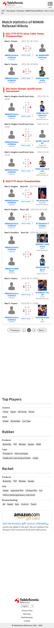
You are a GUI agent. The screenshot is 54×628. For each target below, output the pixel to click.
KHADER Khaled (42, 318)
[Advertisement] (27, 364)
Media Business (27, 617)
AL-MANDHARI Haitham (42, 56)
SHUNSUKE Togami (42, 268)
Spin (17, 504)
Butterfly (7, 444)
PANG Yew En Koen (42, 169)
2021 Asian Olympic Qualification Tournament (24, 90)
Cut (40, 490)
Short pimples (21, 453)
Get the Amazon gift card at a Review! (24, 523)
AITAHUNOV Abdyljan (42, 224)
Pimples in (8, 453)
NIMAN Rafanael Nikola (11, 56)
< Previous (14, 330)
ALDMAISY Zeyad (42, 293)
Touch (33, 504)
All (4, 504)
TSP (15, 444)
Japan (13, 411)
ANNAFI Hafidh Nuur (12, 269)
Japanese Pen (17, 490)
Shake (5, 421)
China (5, 411)
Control (24, 504)
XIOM (38, 444)
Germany (22, 411)
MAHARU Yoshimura (42, 245)
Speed (10, 504)
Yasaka (31, 444)
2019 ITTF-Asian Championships (23, 181)
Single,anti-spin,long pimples (17, 458)
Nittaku (22, 444)
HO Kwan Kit (42, 200)
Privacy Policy (27, 610)
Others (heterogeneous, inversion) (19, 495)
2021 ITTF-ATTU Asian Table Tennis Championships (25, 35)
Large (35, 458)
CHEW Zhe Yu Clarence (42, 114)
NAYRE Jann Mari (42, 142)
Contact (27, 621)
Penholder (15, 421)
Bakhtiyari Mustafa (42, 79)
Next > (42, 330)
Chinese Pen (31, 490)
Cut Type (26, 421)
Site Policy (27, 614)
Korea (31, 411)
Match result (25, 55)
